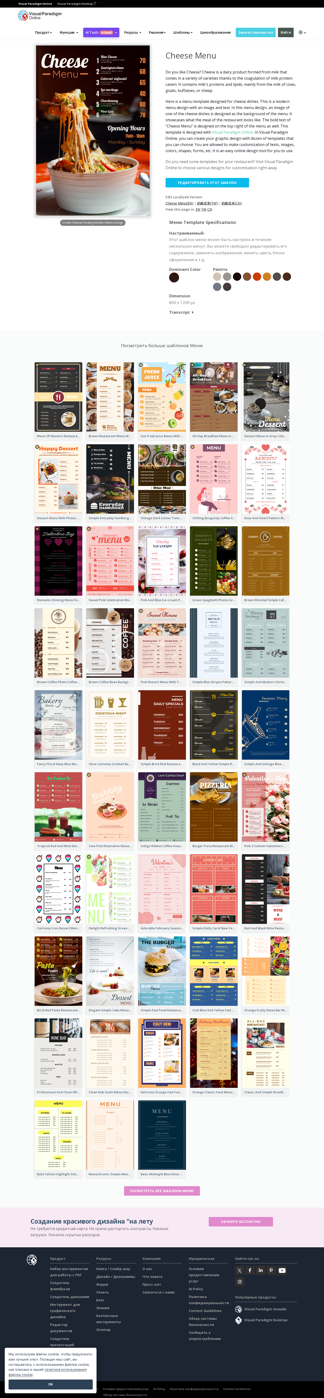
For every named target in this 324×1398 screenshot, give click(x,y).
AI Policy (196, 1289)
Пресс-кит (152, 1284)
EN (198, 209)
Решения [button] (156, 32)
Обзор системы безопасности (125, 1395)
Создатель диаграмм (69, 1296)
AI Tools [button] (99, 32)
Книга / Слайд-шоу (113, 1268)
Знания (102, 1308)
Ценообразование (215, 32)
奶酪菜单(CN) (232, 203)
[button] (69, 32)
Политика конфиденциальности (194, 1389)
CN (209, 209)
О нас (147, 1268)
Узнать (102, 1292)
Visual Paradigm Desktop (75, 3)
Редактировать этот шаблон (207, 182)
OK (50, 1384)
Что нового (152, 1276)
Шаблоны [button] (181, 32)
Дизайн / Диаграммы (115, 1276)
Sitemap (103, 1329)
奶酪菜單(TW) (207, 203)
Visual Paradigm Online (232, 132)
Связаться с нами (159, 1292)
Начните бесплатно (240, 1221)
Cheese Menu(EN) (179, 203)
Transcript (179, 312)
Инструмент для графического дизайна (65, 1310)
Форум (102, 1284)
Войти (286, 32)
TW (203, 209)
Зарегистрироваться (255, 32)
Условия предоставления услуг (204, 1274)
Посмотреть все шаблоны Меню (162, 1191)
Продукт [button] (42, 32)
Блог (100, 1300)
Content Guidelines (205, 1310)
